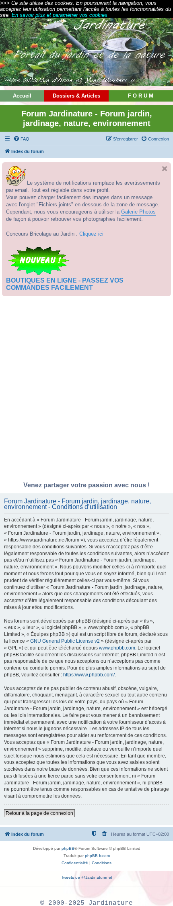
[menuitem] (21, 139)
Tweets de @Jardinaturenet (86, 877)
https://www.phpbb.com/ (89, 675)
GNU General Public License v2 (65, 641)
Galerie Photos (138, 212)
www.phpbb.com (117, 648)
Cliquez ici (91, 234)
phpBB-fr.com (97, 855)
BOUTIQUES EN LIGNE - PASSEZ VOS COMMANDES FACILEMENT (65, 284)
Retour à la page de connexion (39, 813)
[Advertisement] (86, 391)
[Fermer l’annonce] (164, 168)
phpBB (68, 848)
